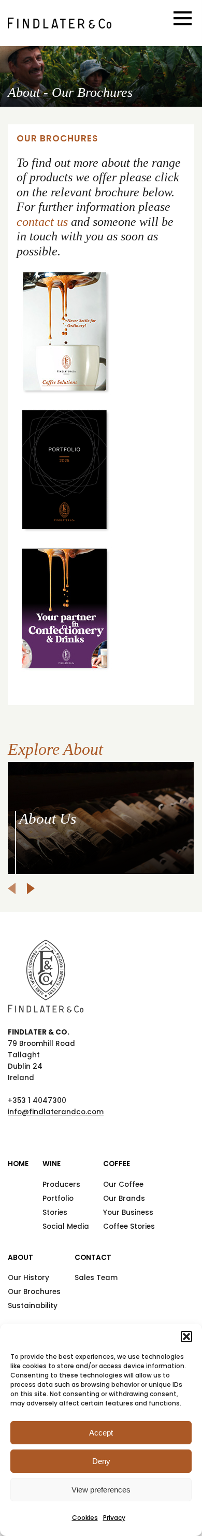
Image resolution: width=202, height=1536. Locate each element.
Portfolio (58, 1198)
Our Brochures (34, 1292)
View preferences (101, 1489)
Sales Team (96, 1278)
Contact (93, 1257)
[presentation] (12, 888)
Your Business (128, 1212)
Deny (101, 1461)
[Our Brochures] (59, 23)
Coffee (116, 1164)
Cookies (85, 1517)
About (20, 1257)
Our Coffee (123, 1184)
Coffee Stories (129, 1226)
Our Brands (124, 1198)
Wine (51, 1164)
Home (18, 1164)
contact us (42, 221)
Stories (54, 1212)
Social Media (65, 1226)
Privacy (114, 1517)
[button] (186, 1336)
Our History (28, 1278)
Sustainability (32, 1306)
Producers (61, 1184)
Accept (101, 1432)
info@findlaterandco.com (56, 1112)
